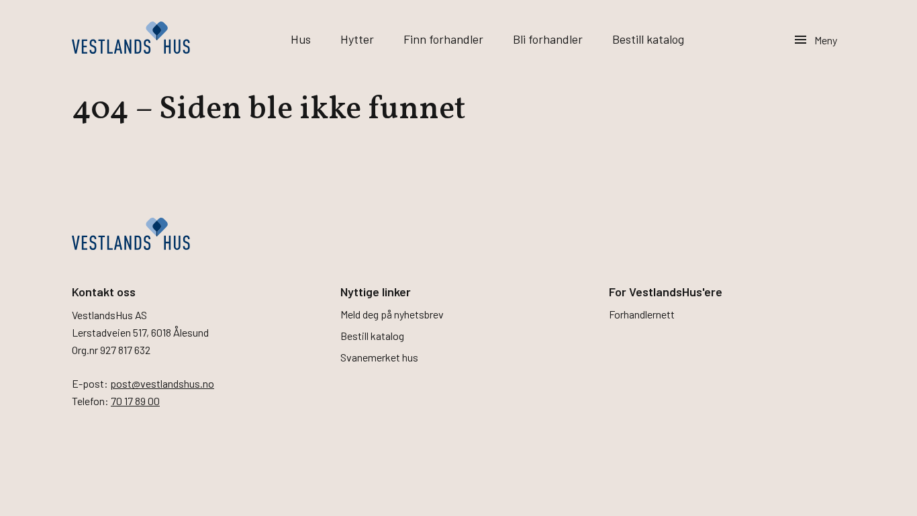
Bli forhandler (548, 39)
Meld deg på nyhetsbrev (392, 314)
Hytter (357, 39)
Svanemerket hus (379, 357)
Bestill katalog (648, 39)
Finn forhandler (443, 39)
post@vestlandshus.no (162, 383)
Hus (301, 39)
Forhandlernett (642, 314)
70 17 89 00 (135, 400)
